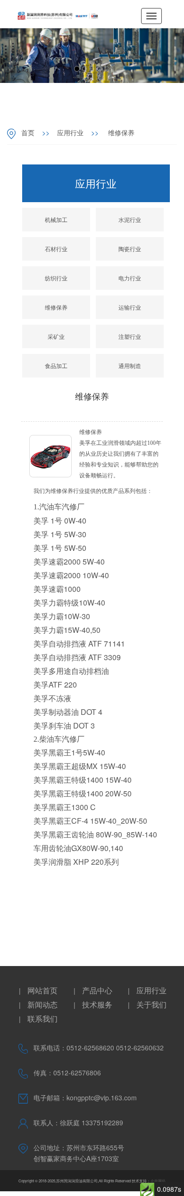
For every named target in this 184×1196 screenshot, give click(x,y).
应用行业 (70, 132)
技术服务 (97, 1004)
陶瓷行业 (129, 249)
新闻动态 (42, 1004)
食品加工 (56, 365)
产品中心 (97, 990)
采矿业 (56, 336)
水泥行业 (129, 219)
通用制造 (129, 365)
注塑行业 (129, 336)
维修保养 (120, 132)
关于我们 (151, 1004)
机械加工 (56, 219)
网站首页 (42, 990)
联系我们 (42, 1018)
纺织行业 (56, 278)
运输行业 (129, 307)
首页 (27, 132)
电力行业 (129, 278)
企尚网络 (158, 1180)
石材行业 (56, 249)
